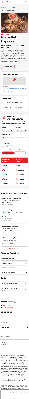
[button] (14, 284)
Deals (6, 1)
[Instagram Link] (11, 312)
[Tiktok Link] (8, 312)
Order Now (20, 153)
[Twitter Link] (5, 312)
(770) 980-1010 (6, 221)
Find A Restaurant (14, 248)
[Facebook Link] (2, 312)
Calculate (8, 153)
